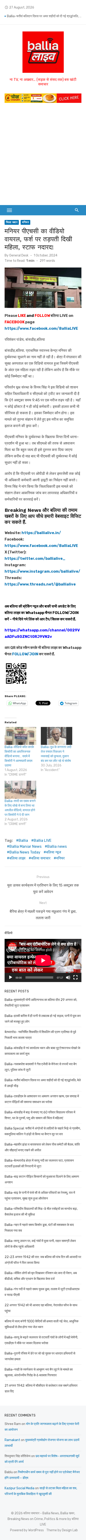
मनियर (25, 222)
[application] (43, 960)
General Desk (18, 255)
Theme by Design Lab (62, 1530)
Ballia (23, 840)
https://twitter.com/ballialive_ (35, 558)
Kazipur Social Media (19, 1488)
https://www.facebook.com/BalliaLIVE (41, 545)
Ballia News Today (24, 852)
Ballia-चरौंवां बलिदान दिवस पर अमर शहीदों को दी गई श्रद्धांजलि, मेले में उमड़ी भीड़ (44, 16)
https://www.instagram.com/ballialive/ (42, 571)
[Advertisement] (43, 153)
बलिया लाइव (17, 858)
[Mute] (68, 977)
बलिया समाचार (40, 858)
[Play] (10, 977)
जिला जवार (11, 222)
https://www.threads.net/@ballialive (40, 584)
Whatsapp (34, 613)
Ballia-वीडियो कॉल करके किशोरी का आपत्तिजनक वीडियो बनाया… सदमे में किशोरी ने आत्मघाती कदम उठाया (19, 756)
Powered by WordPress (27, 1530)
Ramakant (12, 1440)
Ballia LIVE (42, 840)
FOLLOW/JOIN (66, 613)
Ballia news (57, 846)
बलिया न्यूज (53, 852)
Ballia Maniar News (25, 846)
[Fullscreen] (75, 977)
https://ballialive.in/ (41, 533)
